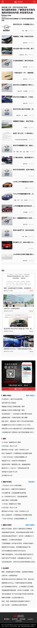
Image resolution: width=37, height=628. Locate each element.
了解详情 (31, 290)
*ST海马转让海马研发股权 (21, 139)
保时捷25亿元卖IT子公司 (9, 472)
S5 (22, 115)
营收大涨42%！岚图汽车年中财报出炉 (14, 489)
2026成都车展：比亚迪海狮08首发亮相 (14, 493)
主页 (9, 7)
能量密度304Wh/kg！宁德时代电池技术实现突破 (19, 349)
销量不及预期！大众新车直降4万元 (13, 597)
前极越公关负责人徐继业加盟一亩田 (13, 406)
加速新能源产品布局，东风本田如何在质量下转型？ (18, 532)
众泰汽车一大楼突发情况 (12, 308)
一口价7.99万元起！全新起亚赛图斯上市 (14, 457)
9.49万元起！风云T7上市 (9, 446)
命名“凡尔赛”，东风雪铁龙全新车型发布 (14, 605)
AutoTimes (18, 621)
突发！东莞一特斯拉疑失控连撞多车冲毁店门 (16, 601)
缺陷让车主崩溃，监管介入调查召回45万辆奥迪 (17, 528)
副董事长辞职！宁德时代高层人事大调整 (14, 417)
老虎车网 (15, 619)
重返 (27, 151)
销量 (26, 30)
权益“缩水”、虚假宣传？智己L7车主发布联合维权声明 (19, 421)
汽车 (23, 30)
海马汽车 (25, 42)
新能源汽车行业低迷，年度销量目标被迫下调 (16, 547)
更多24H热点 (30, 395)
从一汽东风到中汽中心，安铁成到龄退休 (14, 496)
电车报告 (22, 619)
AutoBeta (30, 619)
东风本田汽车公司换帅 (9, 403)
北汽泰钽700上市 (7, 475)
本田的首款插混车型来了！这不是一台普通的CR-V (18, 536)
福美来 (25, 115)
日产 (19, 200)
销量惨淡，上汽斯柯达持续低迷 (12, 539)
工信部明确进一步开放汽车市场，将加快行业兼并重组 (19, 543)
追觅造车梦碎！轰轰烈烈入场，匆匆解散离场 (16, 464)
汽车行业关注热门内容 (20, 7)
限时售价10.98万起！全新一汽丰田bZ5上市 (15, 449)
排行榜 (25, 200)
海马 (21, 151)
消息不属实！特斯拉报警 (9, 500)
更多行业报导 (30, 525)
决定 (24, 151)
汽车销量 (25, 212)
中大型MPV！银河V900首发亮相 (12, 399)
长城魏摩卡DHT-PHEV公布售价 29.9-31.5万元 (16, 425)
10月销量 (25, 91)
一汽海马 (25, 127)
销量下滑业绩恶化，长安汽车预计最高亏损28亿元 (17, 554)
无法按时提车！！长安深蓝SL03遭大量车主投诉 (17, 414)
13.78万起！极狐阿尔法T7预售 (11, 442)
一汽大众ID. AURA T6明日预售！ (12, 485)
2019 (26, 188)
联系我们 (7, 619)
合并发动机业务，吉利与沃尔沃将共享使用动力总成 (18, 562)
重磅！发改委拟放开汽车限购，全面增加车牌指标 (19, 288)
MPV (26, 54)
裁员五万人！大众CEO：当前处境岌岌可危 (15, 468)
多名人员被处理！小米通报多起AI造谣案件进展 (17, 453)
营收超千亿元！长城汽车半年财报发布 (14, 460)
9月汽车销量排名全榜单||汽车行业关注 (14, 551)
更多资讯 (31, 482)
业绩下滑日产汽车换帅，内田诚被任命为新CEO (17, 558)
